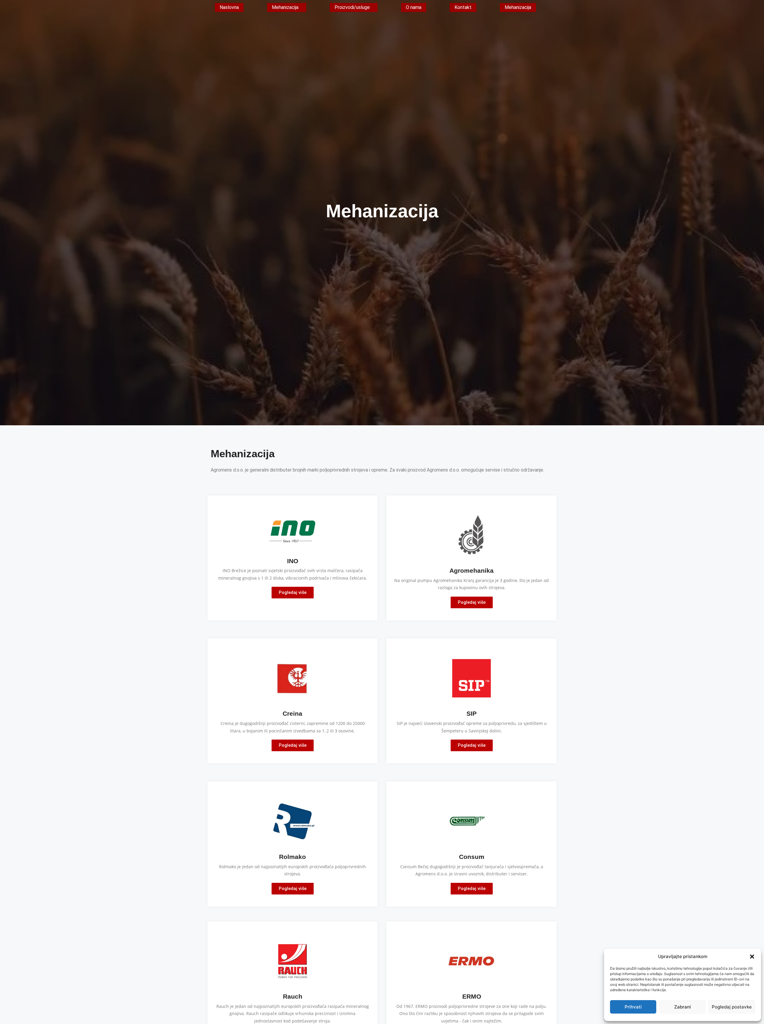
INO (292, 561)
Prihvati (633, 1007)
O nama (413, 7)
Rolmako (292, 856)
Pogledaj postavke (732, 1007)
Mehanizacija (285, 7)
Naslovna (229, 7)
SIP (471, 713)
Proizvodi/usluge (352, 7)
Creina (292, 713)
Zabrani (682, 1007)
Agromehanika (471, 570)
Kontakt (463, 7)
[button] (752, 957)
